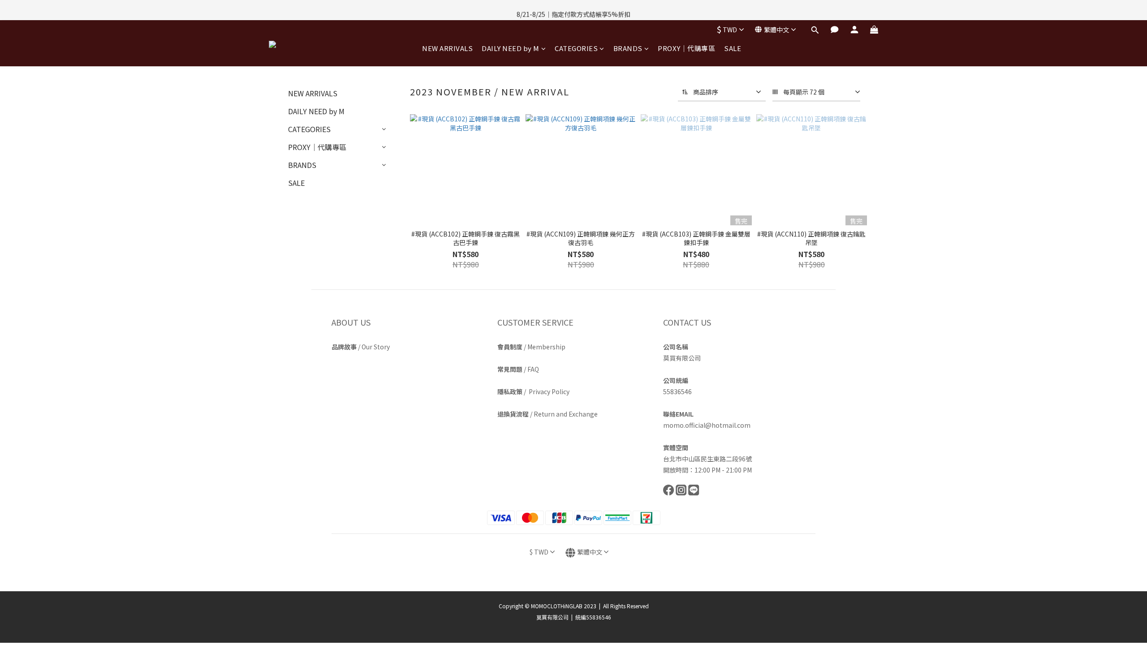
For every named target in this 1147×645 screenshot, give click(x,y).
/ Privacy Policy (533, 391)
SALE (732, 48)
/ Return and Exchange (547, 413)
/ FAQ (518, 369)
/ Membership (531, 346)
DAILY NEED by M (510, 48)
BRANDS (627, 48)
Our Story (376, 346)
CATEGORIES (576, 48)
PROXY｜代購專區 (686, 48)
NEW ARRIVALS (447, 48)
